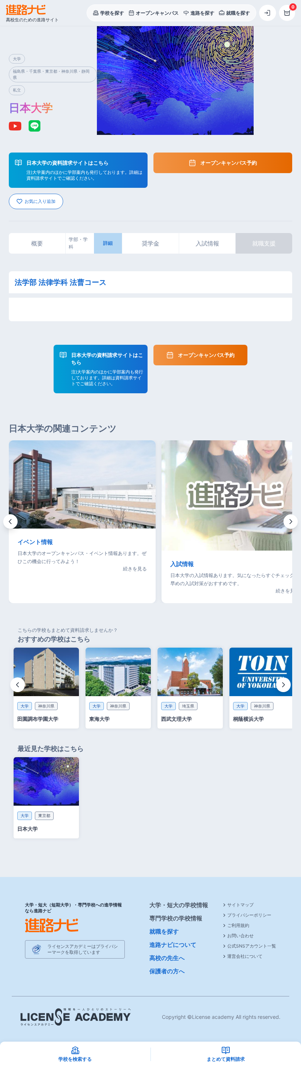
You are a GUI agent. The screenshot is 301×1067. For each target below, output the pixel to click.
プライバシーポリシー (249, 915)
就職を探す (164, 931)
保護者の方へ (167, 971)
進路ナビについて (172, 944)
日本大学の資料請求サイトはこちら (67, 163)
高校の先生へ (167, 958)
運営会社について (244, 956)
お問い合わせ (240, 935)
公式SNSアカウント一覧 (251, 946)
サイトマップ (240, 904)
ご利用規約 (238, 925)
